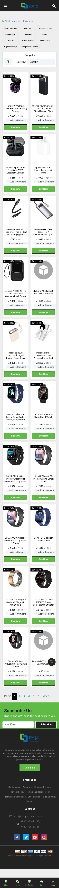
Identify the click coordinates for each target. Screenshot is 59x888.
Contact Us (30, 801)
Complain (29, 767)
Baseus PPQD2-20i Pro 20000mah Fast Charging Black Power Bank (15, 295)
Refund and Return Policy (38, 792)
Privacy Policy (17, 792)
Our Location (14, 787)
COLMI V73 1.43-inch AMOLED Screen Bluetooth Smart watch (43, 602)
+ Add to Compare (17, 120)
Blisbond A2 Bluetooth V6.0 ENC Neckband (43, 292)
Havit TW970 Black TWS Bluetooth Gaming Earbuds (15, 108)
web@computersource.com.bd (30, 816)
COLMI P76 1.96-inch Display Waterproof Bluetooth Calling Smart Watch (15, 480)
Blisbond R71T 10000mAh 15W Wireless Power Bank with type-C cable (43, 357)
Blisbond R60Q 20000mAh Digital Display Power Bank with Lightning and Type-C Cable (15, 358)
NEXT (45, 696)
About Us (27, 787)
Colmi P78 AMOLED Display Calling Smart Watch (43, 479)
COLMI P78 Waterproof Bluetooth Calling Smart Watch (15, 540)
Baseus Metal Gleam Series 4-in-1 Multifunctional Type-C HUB (43, 233)
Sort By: (21, 61)
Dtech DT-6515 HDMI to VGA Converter (43, 662)
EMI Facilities (34, 797)
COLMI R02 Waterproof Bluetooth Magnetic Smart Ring (16, 602)
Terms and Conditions (15, 797)
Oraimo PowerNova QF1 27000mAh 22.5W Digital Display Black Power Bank (43, 110)
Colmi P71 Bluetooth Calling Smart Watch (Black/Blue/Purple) (15, 417)
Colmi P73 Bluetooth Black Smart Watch (43, 415)
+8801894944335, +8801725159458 (30, 824)
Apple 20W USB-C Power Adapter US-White (43, 170)
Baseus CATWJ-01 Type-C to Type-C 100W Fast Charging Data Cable (15, 233)
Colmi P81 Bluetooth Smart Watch (43, 539)
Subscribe (45, 724)
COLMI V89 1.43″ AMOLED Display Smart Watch (16, 664)
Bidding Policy (49, 797)
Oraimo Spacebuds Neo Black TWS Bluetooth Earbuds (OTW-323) (15, 171)
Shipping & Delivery (43, 787)
